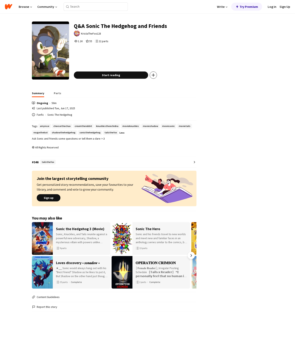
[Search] (67, 7)
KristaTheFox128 (91, 33)
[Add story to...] (153, 75)
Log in (272, 7)
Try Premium (249, 7)
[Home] (8, 6)
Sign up (49, 198)
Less (121, 132)
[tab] (38, 94)
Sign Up (285, 7)
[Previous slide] (37, 255)
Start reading (111, 75)
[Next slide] (191, 255)
